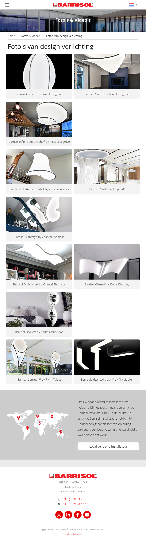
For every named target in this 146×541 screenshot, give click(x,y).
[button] (133, 4)
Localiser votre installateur (108, 446)
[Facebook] (78, 514)
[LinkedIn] (69, 514)
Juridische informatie (73, 534)
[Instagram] (59, 514)
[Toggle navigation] (7, 5)
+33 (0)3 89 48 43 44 (74, 504)
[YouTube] (87, 514)
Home (11, 36)
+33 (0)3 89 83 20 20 (74, 499)
